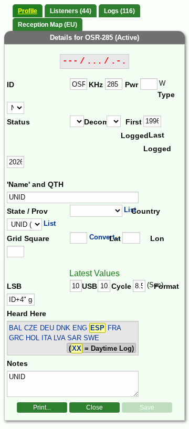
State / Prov (27, 211)
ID (10, 84)
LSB (14, 286)
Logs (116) (119, 11)
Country (144, 211)
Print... (42, 407)
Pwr (131, 84)
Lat (115, 238)
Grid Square (28, 238)
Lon (157, 238)
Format (163, 286)
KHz (96, 84)
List (130, 210)
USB (89, 286)
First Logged (132, 129)
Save (147, 407)
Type (166, 94)
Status (18, 122)
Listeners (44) (70, 11)
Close (94, 407)
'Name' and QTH (35, 184)
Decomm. (95, 122)
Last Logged (154, 142)
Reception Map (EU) (47, 24)
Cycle (121, 286)
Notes (17, 363)
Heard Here (26, 313)
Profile (27, 11)
